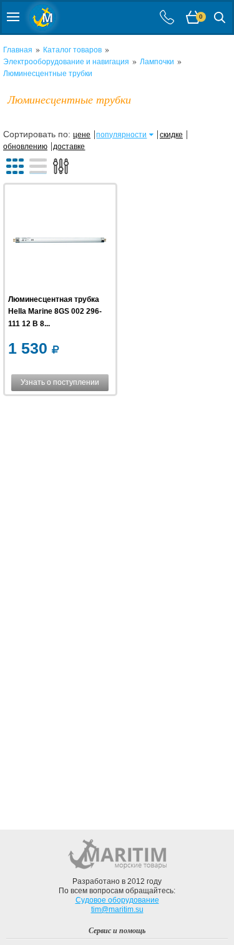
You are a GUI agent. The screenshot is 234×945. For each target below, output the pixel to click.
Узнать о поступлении (60, 382)
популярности (121, 134)
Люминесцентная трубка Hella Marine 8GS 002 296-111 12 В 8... (55, 311)
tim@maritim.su (117, 909)
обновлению (25, 146)
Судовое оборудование (117, 900)
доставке (69, 146)
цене (81, 134)
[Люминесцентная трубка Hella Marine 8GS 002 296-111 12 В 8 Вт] (59, 240)
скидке (171, 134)
